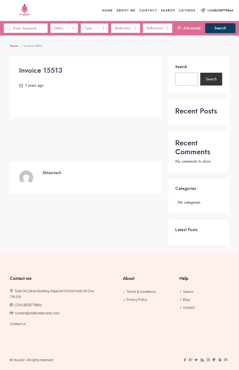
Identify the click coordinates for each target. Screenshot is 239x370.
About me (126, 10)
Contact (148, 10)
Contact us (18, 324)
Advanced (191, 28)
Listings (187, 10)
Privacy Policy (137, 299)
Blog (186, 299)
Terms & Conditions (141, 292)
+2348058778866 (219, 10)
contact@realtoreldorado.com (37, 313)
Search (168, 10)
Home (107, 10)
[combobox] (64, 28)
